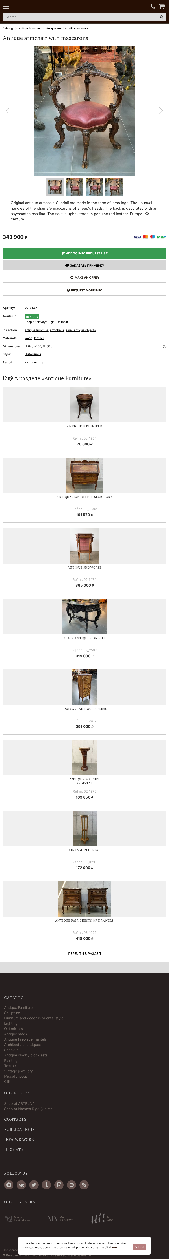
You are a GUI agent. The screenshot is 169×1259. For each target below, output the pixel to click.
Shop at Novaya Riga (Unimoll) (46, 322)
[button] (161, 111)
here (113, 1247)
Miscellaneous (16, 1076)
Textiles (10, 1066)
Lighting (11, 1023)
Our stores (17, 1093)
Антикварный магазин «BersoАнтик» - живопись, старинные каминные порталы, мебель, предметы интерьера (30, 6)
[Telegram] (8, 1184)
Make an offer (86, 277)
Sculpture (12, 1013)
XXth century (34, 362)
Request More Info (86, 290)
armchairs (57, 330)
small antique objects (81, 330)
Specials (11, 1050)
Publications (19, 1129)
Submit (139, 1247)
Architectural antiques (22, 1044)
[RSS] (84, 1184)
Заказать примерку (86, 265)
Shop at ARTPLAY (19, 1103)
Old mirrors (13, 1028)
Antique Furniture (18, 1007)
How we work (19, 1139)
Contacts (15, 1119)
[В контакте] (21, 1184)
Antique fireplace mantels (25, 1039)
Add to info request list (86, 253)
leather (39, 338)
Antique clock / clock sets (26, 1055)
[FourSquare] (59, 1184)
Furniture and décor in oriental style (33, 1018)
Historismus (33, 354)
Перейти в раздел (84, 953)
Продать (14, 1150)
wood (28, 338)
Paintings (11, 1060)
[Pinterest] (71, 1184)
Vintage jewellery (18, 1071)
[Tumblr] (46, 1184)
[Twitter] (34, 1184)
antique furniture (36, 330)
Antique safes (15, 1034)
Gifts (8, 1081)
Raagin (86, 1255)
